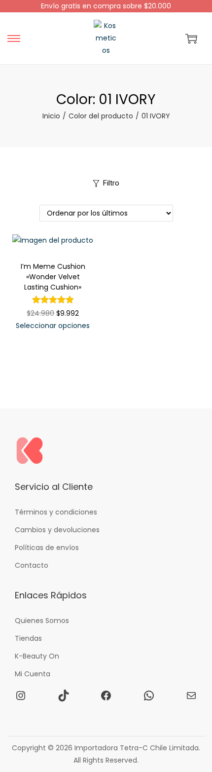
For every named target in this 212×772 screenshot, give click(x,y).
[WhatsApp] (149, 695)
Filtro (111, 183)
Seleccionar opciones (53, 326)
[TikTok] (64, 695)
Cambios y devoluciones (57, 530)
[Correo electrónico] (191, 695)
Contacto (31, 565)
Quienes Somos (42, 620)
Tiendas (28, 638)
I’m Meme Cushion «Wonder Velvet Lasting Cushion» (53, 276)
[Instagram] (21, 695)
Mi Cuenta (32, 674)
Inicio (51, 116)
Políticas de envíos (47, 547)
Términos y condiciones (56, 512)
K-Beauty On (37, 656)
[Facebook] (106, 695)
